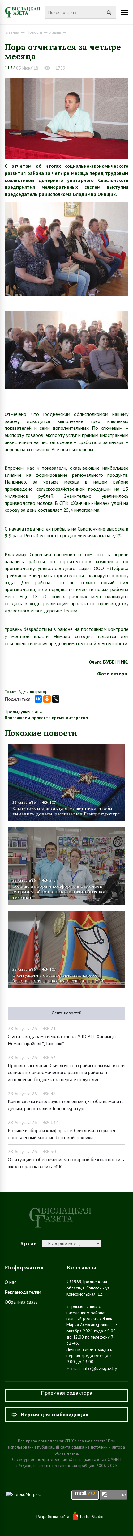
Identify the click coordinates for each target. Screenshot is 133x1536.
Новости (34, 32)
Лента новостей (66, 1013)
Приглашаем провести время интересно (46, 718)
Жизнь (55, 32)
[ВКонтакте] (38, 699)
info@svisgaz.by (100, 1368)
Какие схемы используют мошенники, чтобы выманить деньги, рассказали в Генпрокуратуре (66, 811)
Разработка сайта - (54, 1516)
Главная (12, 32)
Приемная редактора (66, 1392)
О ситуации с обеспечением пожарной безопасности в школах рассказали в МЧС (58, 978)
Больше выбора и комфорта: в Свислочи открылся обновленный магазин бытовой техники (59, 891)
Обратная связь (21, 1302)
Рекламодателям (23, 1292)
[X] (55, 699)
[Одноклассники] (47, 699)
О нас (10, 1282)
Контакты (81, 1267)
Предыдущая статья (24, 711)
